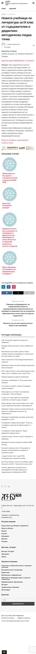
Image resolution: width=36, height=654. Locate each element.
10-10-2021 (7, 47)
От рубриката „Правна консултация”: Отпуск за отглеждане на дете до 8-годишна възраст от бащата (17, 425)
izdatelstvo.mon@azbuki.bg (10, 515)
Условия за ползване (8, 618)
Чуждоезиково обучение (10, 587)
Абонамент (5, 536)
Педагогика (6, 572)
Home (4, 8)
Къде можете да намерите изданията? (15, 525)
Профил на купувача (24, 618)
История (5, 584)
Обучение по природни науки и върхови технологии (16, 578)
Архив (4, 556)
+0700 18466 (6, 511)
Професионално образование (12, 582)
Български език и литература (12, 570)
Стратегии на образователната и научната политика (17, 566)
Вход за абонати (7, 528)
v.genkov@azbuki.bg (14, 44)
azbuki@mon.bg (7, 517)
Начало (4, 14)
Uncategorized (11, 14)
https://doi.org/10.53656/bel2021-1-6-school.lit (18, 61)
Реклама (4, 541)
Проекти (4, 539)
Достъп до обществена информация (13, 615)
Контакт (4, 533)
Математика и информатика (11, 575)
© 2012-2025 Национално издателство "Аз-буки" (15, 621)
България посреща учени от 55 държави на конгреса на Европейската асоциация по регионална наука (16, 450)
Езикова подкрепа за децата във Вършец (15, 377)
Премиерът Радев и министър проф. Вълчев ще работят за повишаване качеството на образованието (17, 411)
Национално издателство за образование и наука (16, 4)
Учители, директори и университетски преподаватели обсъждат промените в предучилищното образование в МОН (14, 470)
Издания (12, 8)
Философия (6, 590)
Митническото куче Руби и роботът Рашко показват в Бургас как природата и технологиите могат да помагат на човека (17, 354)
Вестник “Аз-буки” (8, 551)
